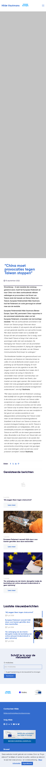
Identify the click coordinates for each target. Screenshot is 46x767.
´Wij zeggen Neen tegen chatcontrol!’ (18, 500)
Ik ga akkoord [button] (27, 763)
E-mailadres (8, 663)
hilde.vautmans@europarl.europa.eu (17, 713)
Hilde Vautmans (11, 6)
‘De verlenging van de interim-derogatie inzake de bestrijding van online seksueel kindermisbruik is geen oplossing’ (23, 583)
